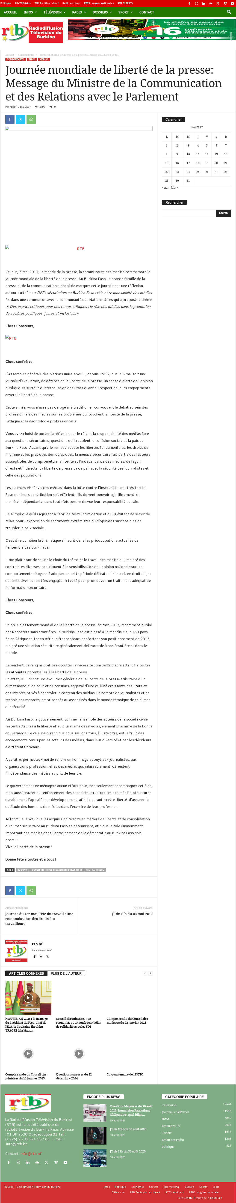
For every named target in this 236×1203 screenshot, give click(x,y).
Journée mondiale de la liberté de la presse (56, 869)
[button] (229, 12)
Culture (189, 1186)
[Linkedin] (203, 3)
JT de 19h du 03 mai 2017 (132, 914)
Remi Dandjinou (95, 869)
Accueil (10, 12)
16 (177, 163)
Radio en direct (71, 3)
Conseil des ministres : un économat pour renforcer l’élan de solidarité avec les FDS (78, 1022)
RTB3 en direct (174, 1192)
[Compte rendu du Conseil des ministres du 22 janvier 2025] (130, 998)
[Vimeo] (225, 3)
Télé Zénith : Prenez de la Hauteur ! (199, 1198)
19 (207, 163)
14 (225, 154)
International (172, 1186)
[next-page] (150, 973)
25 (198, 172)
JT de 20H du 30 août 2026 (128, 1129)
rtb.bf (12, 106)
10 (188, 154)
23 (177, 172)
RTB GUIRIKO (125, 3)
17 (188, 163)
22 (166, 172)
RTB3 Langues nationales (99, 3)
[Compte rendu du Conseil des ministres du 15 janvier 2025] (28, 1053)
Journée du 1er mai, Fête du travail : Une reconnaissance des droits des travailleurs (39, 919)
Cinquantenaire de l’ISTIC (125, 1074)
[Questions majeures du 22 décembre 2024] (79, 1053)
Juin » (174, 187)
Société (167, 1133)
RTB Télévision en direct (145, 1192)
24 (188, 172)
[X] (218, 3)
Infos (28, 12)
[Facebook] (189, 3)
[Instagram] (196, 3)
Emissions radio (173, 1140)
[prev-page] (145, 973)
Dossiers (100, 12)
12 (207, 154)
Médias (44, 59)
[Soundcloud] (211, 3)
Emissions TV (171, 1126)
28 (225, 172)
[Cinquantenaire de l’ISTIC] (130, 1053)
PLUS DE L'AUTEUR (66, 973)
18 (198, 163)
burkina (22, 869)
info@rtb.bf (31, 1153)
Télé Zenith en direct (47, 3)
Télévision (53, 12)
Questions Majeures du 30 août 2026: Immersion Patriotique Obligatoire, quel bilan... (131, 1110)
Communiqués (26, 55)
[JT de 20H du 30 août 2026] (94, 1136)
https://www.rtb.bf (41, 950)
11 (198, 154)
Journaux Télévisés (175, 1112)
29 (166, 180)
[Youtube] (232, 3)
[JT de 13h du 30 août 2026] (94, 1158)
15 (166, 163)
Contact (146, 12)
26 (207, 172)
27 (216, 172)
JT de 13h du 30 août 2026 (127, 1151)
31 (188, 180)
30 (177, 180)
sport (123, 12)
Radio (77, 12)
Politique (5, 3)
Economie (137, 1186)
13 (216, 154)
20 (216, 163)
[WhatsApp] (31, 119)
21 (225, 163)
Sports (203, 1186)
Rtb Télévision (23, 3)
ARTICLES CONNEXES (26, 973)
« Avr (165, 187)
